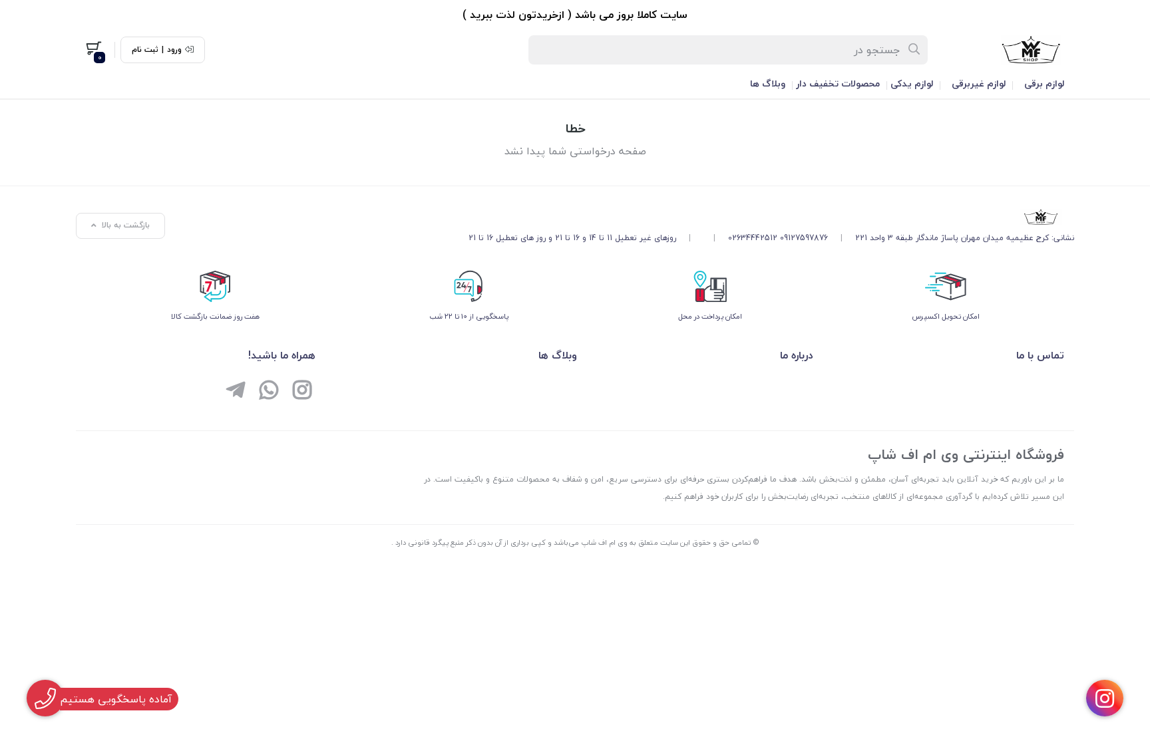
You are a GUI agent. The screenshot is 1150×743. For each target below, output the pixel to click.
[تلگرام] (235, 392)
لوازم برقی (1044, 83)
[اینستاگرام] (302, 392)
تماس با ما (1040, 355)
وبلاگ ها (767, 83)
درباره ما (796, 355)
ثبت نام (145, 50)
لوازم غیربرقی (979, 83)
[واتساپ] (269, 392)
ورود (174, 50)
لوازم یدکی (911, 83)
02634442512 (752, 238)
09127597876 (804, 238)
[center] (914, 50)
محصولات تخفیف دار (838, 83)
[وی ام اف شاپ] (771, 216)
